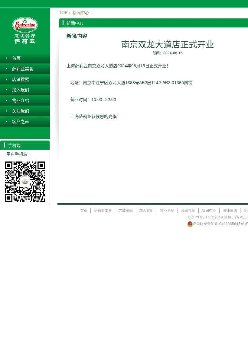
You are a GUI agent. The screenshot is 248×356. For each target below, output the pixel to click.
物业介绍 (20, 100)
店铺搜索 (20, 79)
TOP (63, 12)
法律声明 (230, 210)
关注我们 (20, 111)
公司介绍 (188, 210)
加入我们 (20, 90)
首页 (16, 58)
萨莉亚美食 (22, 68)
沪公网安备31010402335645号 (218, 223)
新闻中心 (209, 210)
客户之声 (20, 121)
